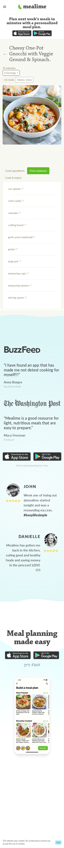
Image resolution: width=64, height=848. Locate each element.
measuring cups (17, 273)
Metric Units (24, 80)
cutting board (15, 225)
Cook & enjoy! (13, 178)
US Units (9, 80)
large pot (13, 261)
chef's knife (14, 201)
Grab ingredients (14, 171)
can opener (14, 189)
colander (13, 213)
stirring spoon (16, 297)
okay (58, 842)
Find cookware (38, 171)
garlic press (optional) (20, 237)
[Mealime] (32, 7)
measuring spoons (18, 285)
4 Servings (10, 73)
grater (11, 249)
